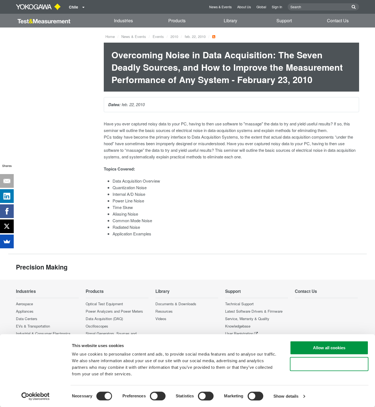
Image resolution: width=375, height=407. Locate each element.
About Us (244, 6)
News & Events (220, 6)
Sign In (277, 6)
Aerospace (24, 303)
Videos (160, 318)
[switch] (158, 396)
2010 (174, 36)
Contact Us (338, 20)
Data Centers (26, 318)
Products (177, 20)
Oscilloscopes (97, 326)
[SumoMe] (7, 241)
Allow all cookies (329, 347)
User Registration (239, 333)
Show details (285, 396)
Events (158, 36)
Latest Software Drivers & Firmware (253, 311)
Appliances (24, 311)
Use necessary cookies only (329, 364)
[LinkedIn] (7, 196)
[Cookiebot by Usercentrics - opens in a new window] (36, 396)
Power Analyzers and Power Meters (114, 311)
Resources (164, 311)
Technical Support (239, 303)
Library (230, 20)
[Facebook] (7, 211)
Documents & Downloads (175, 303)
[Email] (7, 181)
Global (261, 6)
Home (110, 36)
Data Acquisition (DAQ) (104, 318)
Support (284, 20)
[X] (7, 226)
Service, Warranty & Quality (247, 318)
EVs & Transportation (33, 326)
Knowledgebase (237, 326)
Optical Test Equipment (104, 303)
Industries (123, 20)
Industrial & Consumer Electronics (43, 333)
